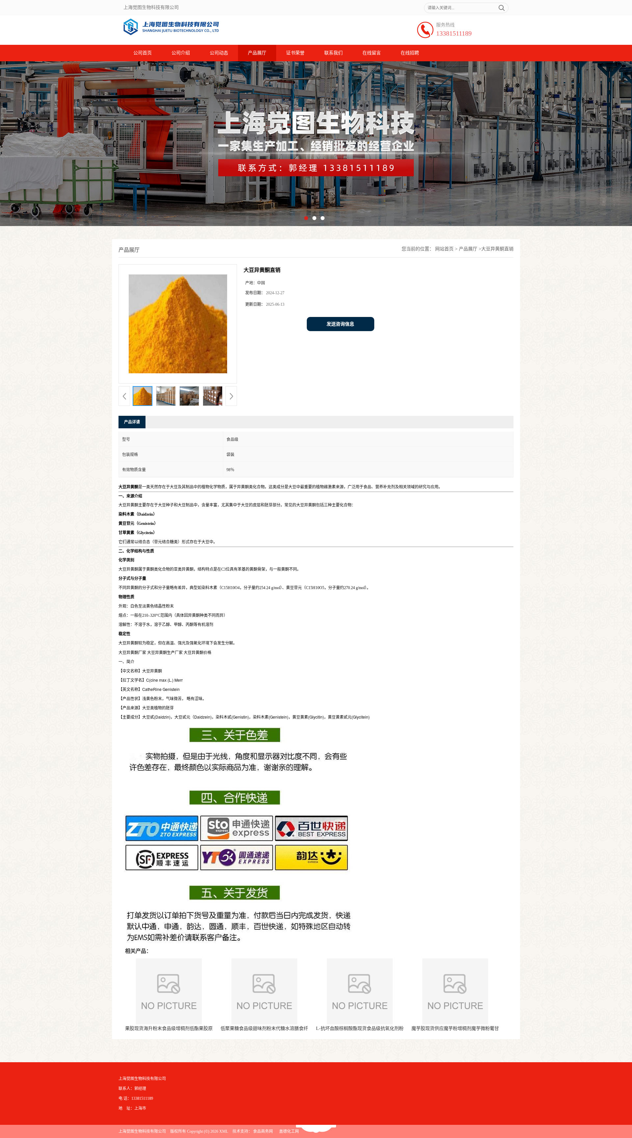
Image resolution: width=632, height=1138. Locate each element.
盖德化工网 (289, 1131)
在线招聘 (410, 52)
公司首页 (142, 52)
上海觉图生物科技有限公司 (142, 1131)
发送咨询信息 (340, 324)
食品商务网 (263, 1131)
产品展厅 (257, 52)
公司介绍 (180, 52)
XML (223, 1131)
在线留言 (371, 52)
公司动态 (219, 52)
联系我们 (333, 52)
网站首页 (444, 248)
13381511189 (454, 33)
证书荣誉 (295, 52)
